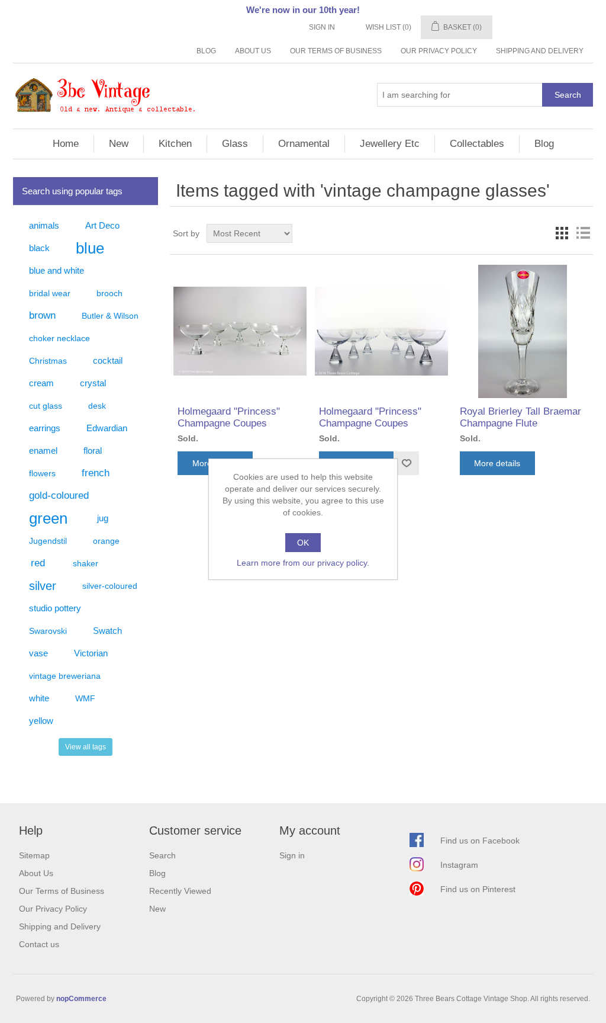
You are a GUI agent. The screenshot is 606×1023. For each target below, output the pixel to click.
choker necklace (59, 338)
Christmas (48, 360)
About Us (253, 51)
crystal (93, 383)
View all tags (85, 747)
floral (92, 450)
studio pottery (55, 608)
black (39, 248)
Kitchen (175, 143)
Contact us (39, 944)
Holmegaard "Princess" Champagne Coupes (229, 417)
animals (44, 225)
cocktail (108, 360)
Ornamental (304, 143)
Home (66, 143)
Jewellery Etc (390, 143)
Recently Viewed (180, 891)
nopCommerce (81, 999)
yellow (41, 721)
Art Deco (102, 225)
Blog (206, 51)
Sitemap (34, 855)
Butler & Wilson (110, 315)
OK (303, 542)
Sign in (322, 27)
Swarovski (48, 631)
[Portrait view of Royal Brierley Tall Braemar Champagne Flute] (522, 331)
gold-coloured (59, 495)
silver (42, 585)
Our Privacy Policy (439, 51)
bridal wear (49, 293)
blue (90, 248)
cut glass (45, 406)
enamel (43, 450)
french (95, 473)
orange (106, 541)
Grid (562, 233)
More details (497, 463)
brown (42, 315)
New (118, 143)
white (39, 698)
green (48, 518)
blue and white (56, 270)
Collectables (477, 143)
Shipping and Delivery (540, 51)
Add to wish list (406, 463)
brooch (109, 293)
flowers (42, 473)
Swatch (107, 631)
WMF (85, 698)
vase (38, 653)
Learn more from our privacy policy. (303, 562)
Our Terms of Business (336, 51)
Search (568, 95)
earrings (44, 428)
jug (102, 518)
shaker (85, 563)
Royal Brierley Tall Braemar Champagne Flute (520, 417)
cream (41, 383)
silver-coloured (109, 586)
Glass (235, 143)
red (38, 563)
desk (97, 406)
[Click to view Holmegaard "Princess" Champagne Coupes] (240, 331)
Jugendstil (48, 541)
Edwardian (106, 428)
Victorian (91, 653)
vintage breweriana (65, 676)
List (583, 233)
